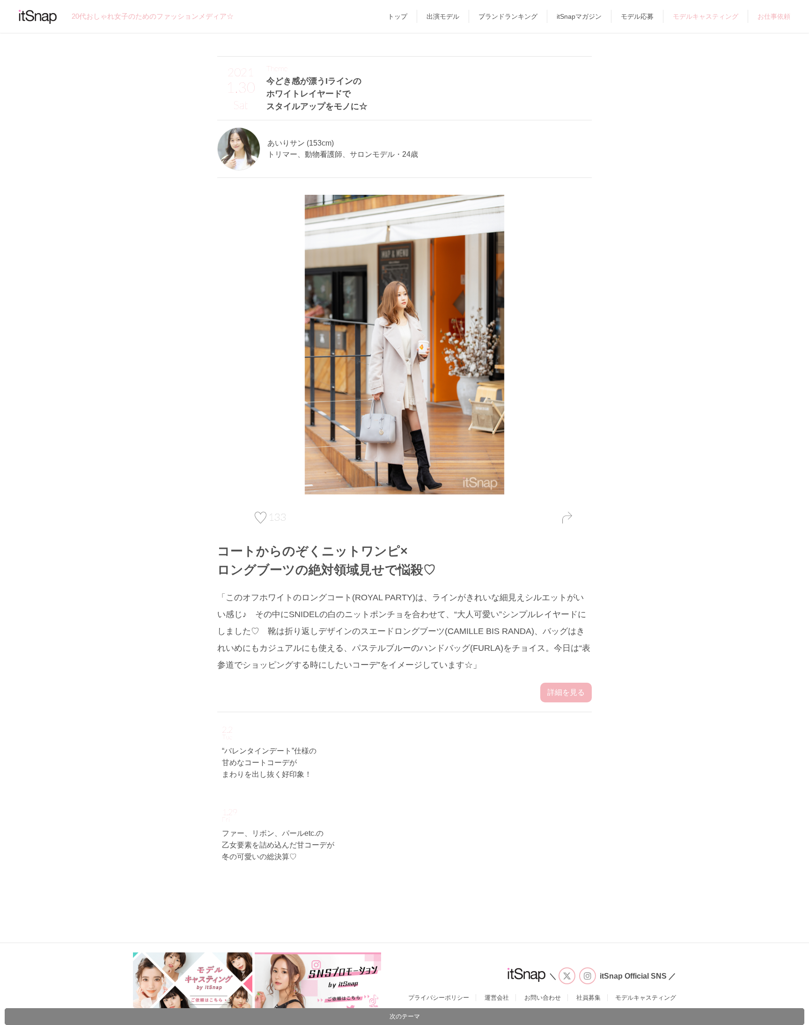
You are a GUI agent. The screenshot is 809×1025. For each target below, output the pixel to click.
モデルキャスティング (705, 16)
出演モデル (443, 16)
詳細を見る (566, 692)
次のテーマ (405, 1016)
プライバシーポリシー (438, 997)
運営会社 (497, 997)
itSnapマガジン (579, 16)
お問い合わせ (542, 997)
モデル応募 (637, 16)
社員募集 (588, 997)
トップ (397, 16)
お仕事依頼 (774, 16)
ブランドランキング (507, 16)
